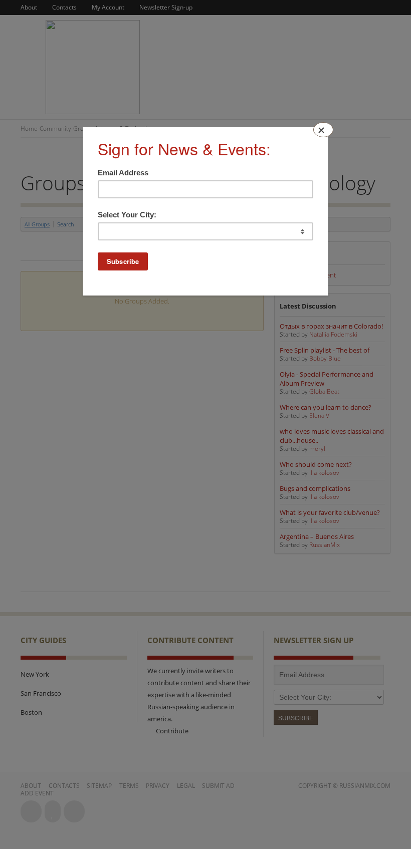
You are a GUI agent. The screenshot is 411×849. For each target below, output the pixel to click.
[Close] (323, 129)
